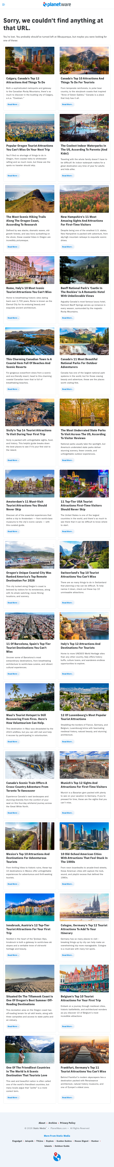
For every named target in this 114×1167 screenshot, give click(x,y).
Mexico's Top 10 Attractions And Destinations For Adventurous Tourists (27, 857)
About (42, 1123)
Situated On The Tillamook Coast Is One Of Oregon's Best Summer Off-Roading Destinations (29, 1000)
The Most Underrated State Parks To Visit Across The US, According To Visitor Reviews (83, 434)
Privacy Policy (67, 1123)
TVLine (39, 1141)
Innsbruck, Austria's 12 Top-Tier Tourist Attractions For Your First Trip (28, 929)
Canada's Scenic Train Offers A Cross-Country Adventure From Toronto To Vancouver (27, 786)
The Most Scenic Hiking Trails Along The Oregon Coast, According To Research (26, 220)
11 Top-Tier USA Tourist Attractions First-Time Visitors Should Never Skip (81, 505)
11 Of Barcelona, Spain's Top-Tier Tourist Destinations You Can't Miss (28, 647)
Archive (53, 1123)
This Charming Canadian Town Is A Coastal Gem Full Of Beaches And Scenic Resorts (29, 363)
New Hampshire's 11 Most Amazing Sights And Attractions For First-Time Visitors (82, 220)
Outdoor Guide (62, 1146)
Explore (50, 1141)
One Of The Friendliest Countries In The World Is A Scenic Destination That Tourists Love (28, 1071)
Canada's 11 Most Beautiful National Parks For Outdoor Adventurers (79, 363)
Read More (12, 104)
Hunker (95, 1141)
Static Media (39, 1128)
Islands (48, 1146)
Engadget (17, 1141)
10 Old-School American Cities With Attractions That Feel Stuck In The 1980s (84, 857)
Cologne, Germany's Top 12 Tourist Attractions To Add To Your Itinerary (84, 929)
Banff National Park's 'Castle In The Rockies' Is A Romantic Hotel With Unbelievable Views (83, 292)
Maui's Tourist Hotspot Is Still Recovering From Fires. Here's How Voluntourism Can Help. (26, 719)
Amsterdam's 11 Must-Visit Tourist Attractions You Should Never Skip (26, 505)
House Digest (81, 1141)
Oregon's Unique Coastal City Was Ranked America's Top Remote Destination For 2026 (28, 576)
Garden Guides (64, 1141)
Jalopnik (29, 1141)
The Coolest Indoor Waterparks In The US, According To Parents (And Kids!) (84, 149)
